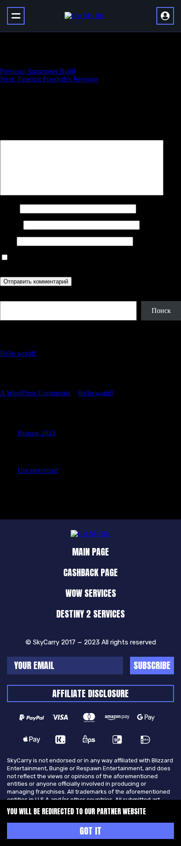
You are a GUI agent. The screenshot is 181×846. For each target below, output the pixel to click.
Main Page (90, 552)
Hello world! (18, 353)
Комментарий (23, 136)
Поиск (9, 297)
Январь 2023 (36, 433)
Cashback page (90, 572)
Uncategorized (38, 470)
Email (11, 224)
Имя (9, 208)
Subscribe (152, 665)
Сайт (7, 241)
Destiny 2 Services (90, 614)
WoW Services (90, 593)
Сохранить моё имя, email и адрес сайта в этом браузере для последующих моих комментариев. (88, 261)
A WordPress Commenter (35, 393)
